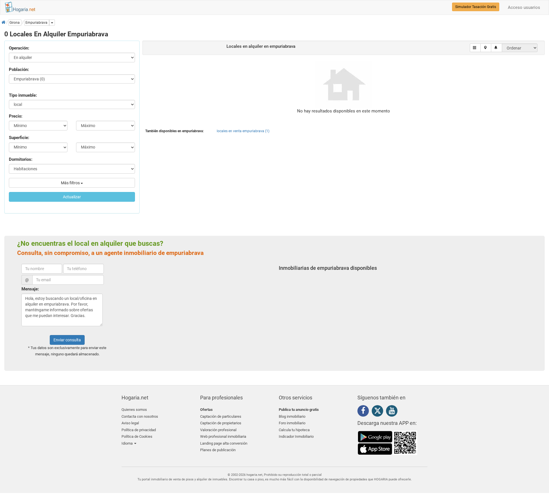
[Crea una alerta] (496, 47)
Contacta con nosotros (140, 416)
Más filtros (71, 183)
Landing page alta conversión (223, 443)
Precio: (15, 116)
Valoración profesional (218, 430)
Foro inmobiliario (292, 423)
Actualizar (72, 197)
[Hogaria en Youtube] (393, 411)
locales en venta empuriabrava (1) (243, 131)
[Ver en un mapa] (486, 47)
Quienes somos (134, 409)
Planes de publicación (218, 450)
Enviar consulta (67, 340)
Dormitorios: (20, 159)
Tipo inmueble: (23, 95)
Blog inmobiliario (292, 416)
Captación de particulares (220, 416)
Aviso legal (130, 423)
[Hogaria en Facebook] (364, 411)
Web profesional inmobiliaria (223, 436)
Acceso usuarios (524, 7)
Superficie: (19, 137)
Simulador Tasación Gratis (475, 7)
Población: (19, 69)
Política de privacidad (139, 430)
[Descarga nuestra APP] (387, 442)
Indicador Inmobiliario (296, 436)
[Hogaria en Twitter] (379, 412)
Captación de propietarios (220, 423)
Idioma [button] (128, 443)
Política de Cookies (137, 436)
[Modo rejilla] (475, 47)
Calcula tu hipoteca (294, 430)
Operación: (19, 48)
